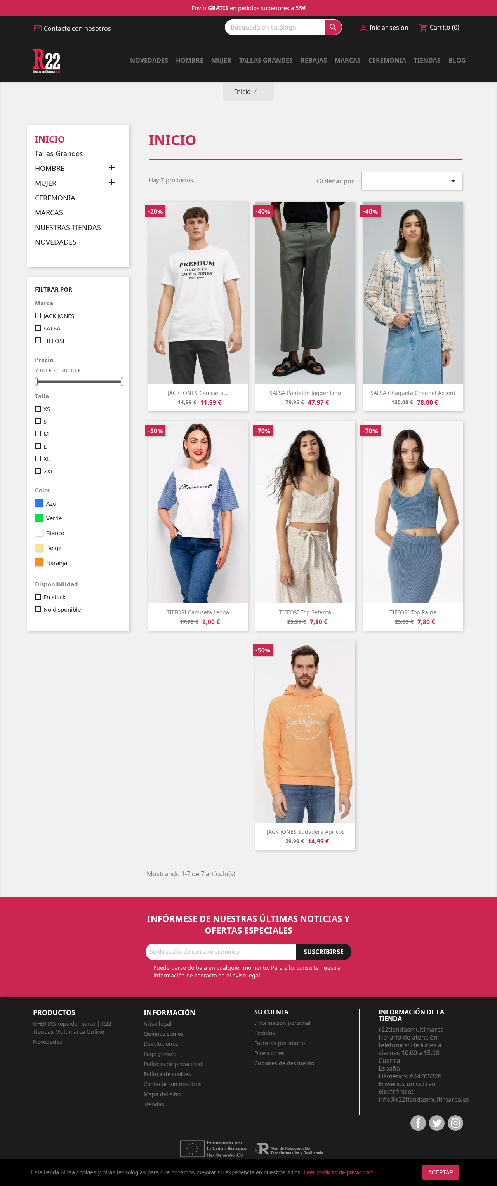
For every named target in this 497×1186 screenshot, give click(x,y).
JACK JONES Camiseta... (198, 392)
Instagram (455, 1123)
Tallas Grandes (266, 60)
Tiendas (427, 60)
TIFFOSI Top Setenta (305, 612)
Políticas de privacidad (173, 1064)
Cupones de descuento (284, 1063)
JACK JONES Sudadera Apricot (305, 831)
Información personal (282, 1022)
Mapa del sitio (162, 1094)
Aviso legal (158, 1023)
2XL (48, 471)
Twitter (437, 1123)
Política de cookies (167, 1074)
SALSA (52, 328)
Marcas (348, 60)
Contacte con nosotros (77, 28)
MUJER (221, 60)
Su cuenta (271, 1012)
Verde (54, 518)
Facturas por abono (279, 1043)
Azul (52, 503)
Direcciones (269, 1053)
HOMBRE (189, 60)
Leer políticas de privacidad (338, 1172)
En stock (54, 597)
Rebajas (314, 60)
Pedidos (264, 1032)
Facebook (418, 1123)
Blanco (55, 533)
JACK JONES (58, 316)
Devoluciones (161, 1043)
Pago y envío (160, 1053)
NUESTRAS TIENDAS (68, 227)
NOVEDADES (55, 242)
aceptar (440, 1172)
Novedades (149, 60)
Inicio (50, 139)
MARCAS (49, 213)
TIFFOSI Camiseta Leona (198, 612)
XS (46, 409)
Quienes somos (164, 1033)
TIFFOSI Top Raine (412, 612)
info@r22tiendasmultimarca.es (424, 1099)
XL (46, 459)
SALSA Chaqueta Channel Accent (412, 392)
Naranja (56, 563)
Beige (53, 547)
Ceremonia (387, 60)
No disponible (62, 609)
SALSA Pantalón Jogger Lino (305, 392)
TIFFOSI (53, 340)
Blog (457, 60)
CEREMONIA (55, 198)
